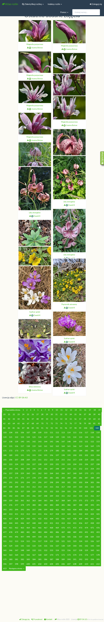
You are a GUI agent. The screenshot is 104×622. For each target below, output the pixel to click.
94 (56, 428)
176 (34, 451)
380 (34, 505)
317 (63, 487)
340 (98, 491)
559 (86, 550)
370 (74, 500)
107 (28, 432)
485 (51, 532)
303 (80, 482)
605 (57, 564)
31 (56, 414)
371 (80, 500)
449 (39, 523)
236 (86, 464)
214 (57, 460)
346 (34, 496)
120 (4, 437)
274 (10, 478)
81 (94, 423)
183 (74, 451)
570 (51, 555)
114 (69, 432)
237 (92, 464)
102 (97, 428)
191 (22, 455)
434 (51, 519)
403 (69, 510)
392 (4, 510)
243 (28, 469)
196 (51, 455)
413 (28, 514)
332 (51, 491)
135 (92, 437)
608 (74, 564)
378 (22, 505)
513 (16, 541)
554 (57, 550)
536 (51, 546)
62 (4, 423)
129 (57, 437)
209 (28, 460)
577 (92, 555)
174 (22, 451)
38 (90, 414)
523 (74, 541)
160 (39, 446)
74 (61, 423)
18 (95, 410)
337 (80, 491)
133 (80, 437)
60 (94, 419)
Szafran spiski (34, 312)
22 (14, 414)
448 (34, 523)
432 (39, 519)
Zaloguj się (97, 4)
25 (28, 414)
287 (86, 478)
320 (80, 487)
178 (45, 451)
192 (28, 455)
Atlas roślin (11, 4)
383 (51, 505)
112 (57, 432)
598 (16, 564)
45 (23, 419)
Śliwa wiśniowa (35, 387)
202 (86, 455)
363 (34, 500)
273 (4, 478)
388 (80, 505)
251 (74, 469)
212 (45, 460)
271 (92, 473)
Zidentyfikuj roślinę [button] (33, 4)
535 (45, 546)
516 (34, 541)
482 (34, 532)
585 (39, 559)
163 (57, 446)
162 (51, 446)
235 (80, 464)
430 (28, 519)
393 (10, 510)
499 (34, 537)
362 (28, 500)
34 (71, 414)
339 (92, 491)
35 (75, 414)
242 (22, 469)
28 (42, 414)
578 (98, 555)
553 (51, 550)
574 (74, 555)
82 (99, 423)
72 (52, 423)
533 (34, 546)
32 (61, 414)
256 (4, 473)
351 (63, 496)
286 (80, 478)
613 (4, 568)
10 (57, 410)
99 (80, 428)
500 (39, 537)
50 (47, 419)
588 (57, 559)
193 (34, 455)
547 (16, 550)
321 (86, 487)
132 (74, 437)
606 (63, 564)
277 (28, 478)
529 (10, 546)
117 (86, 432)
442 (98, 519)
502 (51, 537)
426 (4, 519)
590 (69, 559)
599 (22, 564)
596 (4, 564)
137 (4, 441)
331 (45, 491)
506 (74, 537)
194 (39, 455)
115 (74, 432)
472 (74, 528)
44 (18, 419)
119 (98, 432)
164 (63, 446)
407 (92, 510)
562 (4, 555)
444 (10, 523)
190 (16, 455)
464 (28, 528)
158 (28, 446)
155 (10, 446)
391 (98, 505)
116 (80, 432)
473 (80, 528)
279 (39, 478)
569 (45, 555)
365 (45, 500)
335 (69, 491)
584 (34, 559)
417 (51, 514)
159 (34, 446)
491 (86, 532)
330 (39, 491)
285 (74, 478)
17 (90, 410)
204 (98, 455)
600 (28, 564)
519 (51, 541)
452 (57, 523)
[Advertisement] (52, 593)
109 (39, 432)
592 (80, 559)
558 (80, 550)
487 (63, 532)
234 (74, 464)
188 (4, 455)
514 (22, 541)
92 (47, 428)
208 (22, 460)
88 (28, 428)
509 (92, 537)
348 (45, 496)
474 (86, 528)
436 (63, 519)
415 (39, 514)
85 (14, 428)
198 (63, 455)
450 (45, 523)
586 (45, 559)
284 (69, 478)
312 (34, 487)
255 (98, 469)
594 (92, 559)
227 (34, 464)
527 (98, 541)
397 (34, 510)
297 (45, 482)
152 (92, 441)
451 (51, 523)
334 (63, 491)
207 (16, 460)
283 (63, 478)
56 (75, 419)
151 (86, 441)
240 (10, 469)
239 (4, 469)
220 (92, 460)
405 (80, 510)
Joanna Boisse (37, 48)
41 (4, 419)
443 (4, 523)
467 (45, 528)
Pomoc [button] (63, 12)
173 (16, 451)
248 (57, 469)
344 (22, 496)
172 (10, 451)
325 (10, 491)
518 (45, 541)
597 (10, 564)
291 (10, 482)
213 (51, 460)
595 (98, 559)
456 (80, 523)
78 (80, 423)
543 (92, 546)
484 (45, 532)
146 (57, 441)
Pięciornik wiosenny (69, 304)
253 (86, 469)
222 (4, 464)
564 (16, 555)
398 (39, 510)
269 (80, 473)
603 (45, 564)
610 (86, 564)
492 (92, 532)
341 (4, 496)
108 (34, 432)
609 (80, 564)
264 (51, 473)
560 (92, 550)
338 (86, 491)
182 (69, 451)
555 (63, 550)
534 (39, 546)
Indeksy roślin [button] (54, 4)
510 (98, 537)
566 (28, 555)
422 (80, 514)
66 (23, 423)
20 (4, 414)
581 (16, 559)
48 (37, 419)
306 (98, 482)
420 (69, 514)
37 (85, 414)
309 (16, 487)
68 (33, 423)
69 (37, 423)
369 (69, 500)
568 (39, 555)
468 (51, 528)
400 (51, 510)
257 (10, 473)
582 (22, 559)
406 (86, 510)
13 (71, 410)
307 (4, 487)
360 (16, 500)
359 (10, 500)
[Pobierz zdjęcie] (28, 48)
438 (74, 519)
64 (14, 423)
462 (16, 528)
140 (22, 441)
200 (74, 455)
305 (92, 482)
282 (57, 478)
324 (4, 491)
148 (69, 441)
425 (98, 514)
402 (63, 510)
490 (80, 532)
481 (28, 532)
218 (80, 460)
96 (66, 428)
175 (28, 451)
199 (69, 455)
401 (57, 510)
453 (63, 523)
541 (80, 546)
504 (63, 537)
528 (4, 546)
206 (10, 460)
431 (34, 519)
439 (80, 519)
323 (98, 487)
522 (69, 541)
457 (86, 523)
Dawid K (71, 205)
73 (56, 423)
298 (51, 482)
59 (90, 419)
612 (98, 564)
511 (4, 541)
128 (51, 437)
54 (66, 419)
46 (28, 419)
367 (57, 500)
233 (69, 464)
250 (69, 469)
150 (80, 441)
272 (98, 473)
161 (45, 446)
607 (69, 564)
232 (63, 464)
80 (90, 423)
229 (45, 464)
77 (75, 423)
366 (51, 500)
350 (57, 496)
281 (51, 478)
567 (34, 555)
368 (63, 500)
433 (45, 519)
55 (71, 419)
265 (57, 473)
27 (37, 414)
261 (34, 473)
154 (4, 446)
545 (4, 550)
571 (57, 555)
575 (80, 555)
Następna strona (16, 568)
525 (86, 541)
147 (63, 441)
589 (63, 559)
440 (86, 519)
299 (57, 482)
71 (47, 423)
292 (16, 482)
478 (10, 532)
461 (10, 528)
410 (10, 514)
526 (92, 541)
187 (98, 451)
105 (16, 432)
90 (37, 428)
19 (99, 410)
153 (98, 441)
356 (92, 496)
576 (86, 555)
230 (51, 464)
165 (69, 446)
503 (57, 537)
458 (92, 523)
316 (57, 487)
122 (16, 437)
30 (52, 414)
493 (98, 532)
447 (28, 523)
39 (94, 414)
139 (16, 441)
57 (80, 419)
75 (66, 423)
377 (16, 505)
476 (98, 528)
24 (23, 414)
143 (39, 441)
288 (92, 478)
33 (66, 414)
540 (74, 546)
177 (39, 451)
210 (34, 460)
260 (28, 473)
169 (92, 446)
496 (16, 537)
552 (45, 550)
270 (86, 473)
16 (85, 410)
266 (63, 473)
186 (92, 451)
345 (28, 496)
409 (4, 514)
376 (10, 505)
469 (57, 528)
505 (69, 537)
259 (22, 473)
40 (99, 414)
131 (69, 437)
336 (74, 491)
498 (28, 537)
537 (57, 546)
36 (80, 414)
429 (22, 519)
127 (45, 437)
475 (92, 528)
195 (45, 455)
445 (16, 523)
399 (45, 510)
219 (86, 460)
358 (4, 500)
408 (98, 510)
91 (42, 428)
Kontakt (49, 619)
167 (80, 446)
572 (63, 555)
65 (18, 423)
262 (39, 473)
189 (10, 455)
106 (22, 432)
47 (33, 419)
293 (22, 482)
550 (34, 550)
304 (86, 482)
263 (45, 473)
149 (74, 441)
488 (69, 532)
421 (74, 514)
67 (28, 423)
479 (16, 532)
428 (16, 519)
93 (52, 428)
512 (10, 541)
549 (28, 550)
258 (16, 473)
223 (10, 464)
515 (28, 541)
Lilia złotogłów (69, 202)
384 (57, 505)
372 (86, 500)
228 (39, 464)
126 (39, 437)
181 (63, 451)
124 (28, 437)
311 (28, 487)
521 (63, 541)
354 (80, 496)
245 (39, 469)
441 (92, 519)
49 (42, 419)
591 (74, 559)
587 (51, 559)
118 (92, 432)
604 (51, 564)
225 (22, 464)
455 (74, 523)
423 (86, 514)
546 (10, 550)
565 (22, 555)
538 (63, 546)
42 (9, 419)
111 (51, 432)
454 (69, 523)
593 (86, 559)
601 (34, 564)
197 (57, 455)
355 (86, 496)
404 (74, 510)
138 (10, 441)
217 (74, 460)
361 (22, 500)
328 (28, 491)
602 (39, 564)
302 (74, 482)
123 (22, 437)
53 (61, 419)
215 (63, 460)
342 (10, 496)
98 (75, 428)
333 (57, 491)
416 (45, 514)
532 (28, 546)
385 (63, 505)
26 (33, 414)
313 (39, 487)
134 (86, 437)
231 (57, 464)
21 (9, 414)
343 (16, 496)
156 (16, 446)
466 (39, 528)
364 (39, 500)
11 (61, 410)
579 (4, 559)
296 (39, 482)
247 (51, 469)
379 (28, 505)
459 (98, 523)
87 (23, 428)
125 (34, 437)
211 (39, 460)
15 (80, 410)
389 (86, 505)
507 (80, 537)
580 (10, 559)
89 (33, 428)
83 (4, 428)
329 (34, 491)
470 (63, 528)
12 (66, 410)
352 (69, 496)
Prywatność (38, 619)
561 (98, 550)
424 (92, 514)
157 (22, 446)
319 (74, 487)
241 (16, 469)
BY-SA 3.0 (83, 619)
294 (28, 482)
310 (22, 487)
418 (57, 514)
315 (51, 487)
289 (98, 478)
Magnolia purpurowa (35, 44)
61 (99, 419)
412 (22, 514)
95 (61, 428)
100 (85, 428)
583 (28, 559)
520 (57, 541)
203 (92, 455)
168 (86, 446)
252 (80, 469)
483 (39, 532)
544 (98, 546)
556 (69, 550)
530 (16, 546)
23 (18, 414)
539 (69, 546)
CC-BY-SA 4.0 (21, 397)
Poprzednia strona (11, 410)
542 (86, 546)
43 (14, 419)
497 (22, 537)
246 (45, 469)
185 (86, 451)
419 (63, 514)
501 (45, 537)
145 (51, 441)
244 (34, 469)
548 (22, 550)
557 (74, 550)
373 (92, 500)
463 (22, 528)
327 (22, 491)
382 (45, 505)
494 (4, 537)
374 (98, 500)
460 (4, 528)
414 (34, 514)
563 (10, 555)
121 (10, 437)
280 (45, 478)
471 (69, 528)
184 (80, 451)
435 (57, 519)
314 (45, 487)
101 (91, 428)
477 (4, 532)
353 (74, 496)
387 (74, 505)
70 (42, 423)
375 (4, 505)
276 (22, 478)
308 (10, 487)
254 (92, 469)
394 (16, 510)
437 (69, 519)
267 (69, 473)
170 (98, 446)
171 (4, 451)
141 (28, 441)
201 (80, 455)
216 (69, 460)
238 (98, 464)
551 (39, 550)
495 (10, 537)
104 (10, 432)
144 (45, 441)
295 (34, 482)
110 (45, 432)
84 (9, 428)
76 (71, 423)
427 (10, 519)
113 (63, 432)
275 (16, 478)
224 (16, 464)
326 (16, 491)
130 (63, 437)
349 (51, 496)
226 (28, 464)
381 (39, 505)
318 (69, 487)
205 (4, 460)
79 (85, 423)
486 (57, 532)
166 (74, 446)
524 (80, 541)
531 (22, 546)
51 (52, 419)
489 (74, 532)
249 (63, 469)
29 (47, 414)
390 (92, 505)
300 (63, 482)
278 (34, 478)
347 (39, 496)
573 (69, 555)
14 (76, 410)
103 (4, 432)
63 (9, 423)
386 (69, 505)
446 (22, 523)
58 (85, 419)
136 (98, 437)
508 (86, 537)
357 (98, 496)
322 (92, 487)
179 (51, 451)
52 (56, 419)
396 (28, 510)
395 (22, 510)
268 (74, 473)
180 (57, 451)
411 (16, 514)
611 (92, 564)
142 (34, 441)
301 (69, 482)
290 (4, 482)
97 (71, 428)
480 (22, 532)
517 (39, 541)
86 (18, 428)
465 (34, 528)
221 (98, 460)
